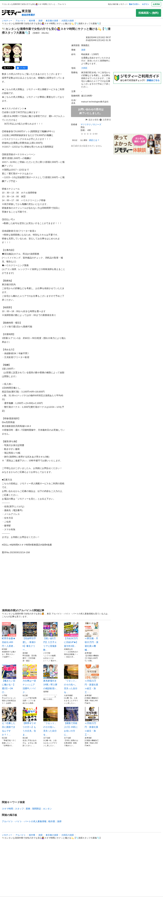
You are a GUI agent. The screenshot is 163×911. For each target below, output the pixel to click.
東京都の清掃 (52, 20)
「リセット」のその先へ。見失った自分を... (70, 686)
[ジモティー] (11, 13)
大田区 (84, 68)
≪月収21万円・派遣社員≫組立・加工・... (91, 686)
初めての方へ (134, 4)
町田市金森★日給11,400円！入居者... (8, 642)
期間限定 (36, 808)
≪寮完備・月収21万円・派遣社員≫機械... (91, 644)
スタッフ (19, 808)
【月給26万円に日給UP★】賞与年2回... (71, 642)
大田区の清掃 (67, 20)
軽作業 (32, 20)
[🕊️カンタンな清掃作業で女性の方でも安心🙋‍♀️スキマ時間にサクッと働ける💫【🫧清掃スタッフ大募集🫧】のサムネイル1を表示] (12, 53)
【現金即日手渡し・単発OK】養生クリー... (29, 644)
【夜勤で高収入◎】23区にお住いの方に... (71, 729)
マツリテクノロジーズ (91, 124)
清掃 (40, 20)
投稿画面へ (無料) (148, 12)
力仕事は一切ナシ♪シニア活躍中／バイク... (29, 686)
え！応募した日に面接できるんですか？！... (8, 729)
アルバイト (20, 20)
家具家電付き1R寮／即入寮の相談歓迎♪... (50, 684)
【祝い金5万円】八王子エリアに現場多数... (50, 644)
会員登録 (156, 4)
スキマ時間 (7, 808)
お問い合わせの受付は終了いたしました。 (91, 111)
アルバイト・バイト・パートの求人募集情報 (24, 821)
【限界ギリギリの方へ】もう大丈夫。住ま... (29, 729)
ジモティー (7, 20)
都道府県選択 (28, 15)
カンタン (47, 808)
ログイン (145, 4)
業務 (28, 808)
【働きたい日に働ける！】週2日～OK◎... (8, 686)
